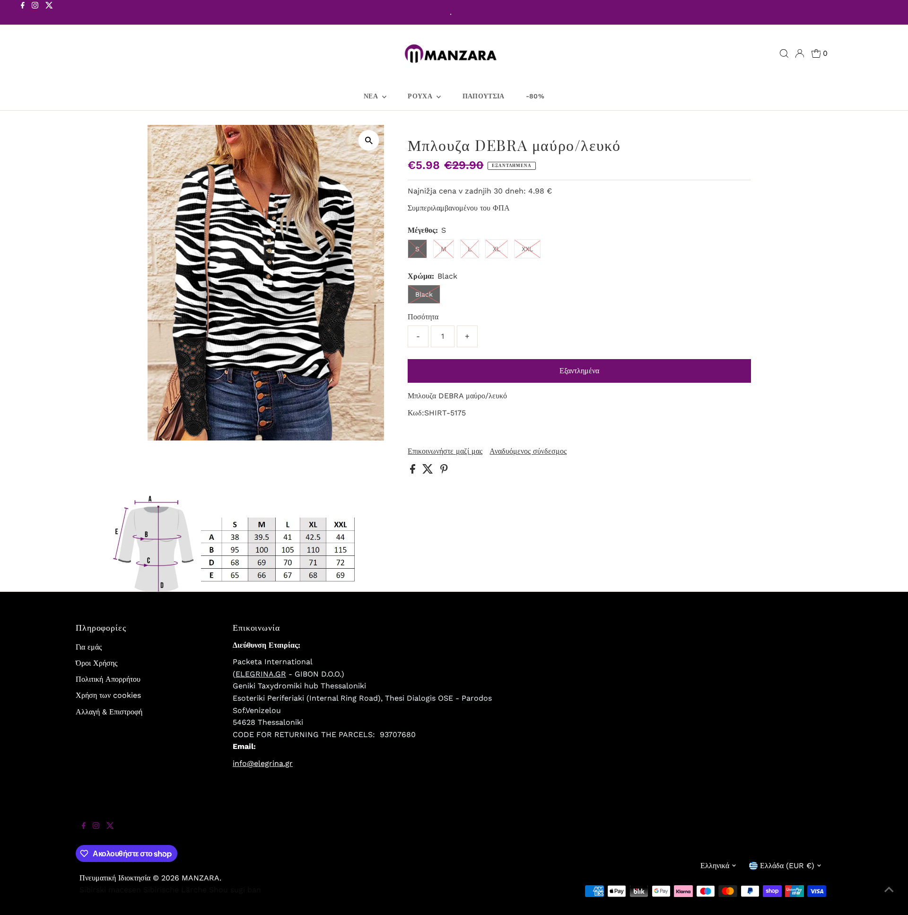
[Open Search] (784, 53)
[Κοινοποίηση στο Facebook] (414, 470)
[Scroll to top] (889, 896)
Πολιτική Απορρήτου (108, 679)
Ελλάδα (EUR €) (787, 865)
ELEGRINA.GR (261, 673)
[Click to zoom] (368, 140)
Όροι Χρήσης (96, 663)
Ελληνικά (714, 865)
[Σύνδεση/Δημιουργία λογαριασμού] (799, 53)
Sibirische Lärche (175, 889)
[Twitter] (49, 13)
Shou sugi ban (235, 889)
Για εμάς (89, 646)
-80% (535, 96)
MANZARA (200, 877)
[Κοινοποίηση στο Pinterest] (444, 470)
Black (424, 294)
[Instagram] (35, 13)
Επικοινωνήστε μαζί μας (445, 451)
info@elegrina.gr (263, 763)
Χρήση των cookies (108, 695)
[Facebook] (22, 13)
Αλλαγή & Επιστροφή (109, 711)
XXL (527, 249)
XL (496, 249)
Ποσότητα (423, 316)
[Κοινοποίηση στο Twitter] (429, 470)
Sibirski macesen (110, 889)
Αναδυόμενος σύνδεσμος (528, 451)
